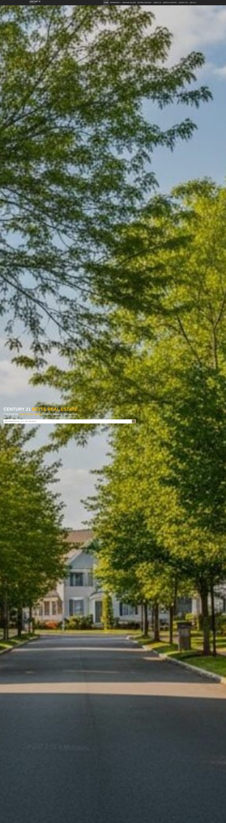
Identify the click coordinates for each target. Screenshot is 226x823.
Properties (115, 3)
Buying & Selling (145, 3)
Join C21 (193, 3)
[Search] (134, 421)
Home (106, 2)
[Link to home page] (36, 2)
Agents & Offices (170, 2)
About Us (157, 2)
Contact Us (183, 2)
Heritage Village (129, 2)
